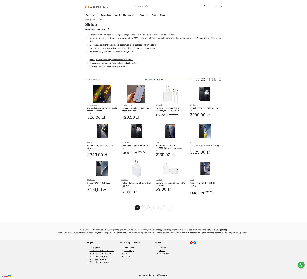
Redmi (158, 142)
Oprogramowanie (93, 105)
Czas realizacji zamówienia (102, 250)
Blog (154, 15)
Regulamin (129, 248)
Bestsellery (106, 15)
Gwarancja (129, 250)
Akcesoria (159, 105)
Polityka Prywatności (99, 256)
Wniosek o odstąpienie (100, 262)
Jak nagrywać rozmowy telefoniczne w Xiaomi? (111, 59)
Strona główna (90, 20)
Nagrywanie (128, 15)
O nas (162, 15)
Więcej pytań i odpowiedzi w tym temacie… (109, 66)
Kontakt (127, 256)
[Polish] (6, 276)
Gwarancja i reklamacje (100, 253)
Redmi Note (164, 253)
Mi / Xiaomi (193, 105)
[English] (3, 276)
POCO (89, 142)
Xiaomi (162, 248)
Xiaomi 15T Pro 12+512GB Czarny (204, 108)
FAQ (126, 253)
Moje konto (95, 248)
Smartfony (90, 15)
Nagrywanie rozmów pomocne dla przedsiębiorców (113, 63)
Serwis (143, 15)
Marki (117, 15)
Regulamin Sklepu (98, 259)
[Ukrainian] (9, 276)
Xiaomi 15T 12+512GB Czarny (134, 145)
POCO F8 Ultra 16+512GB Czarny (204, 145)
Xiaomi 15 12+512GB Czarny (99, 183)
